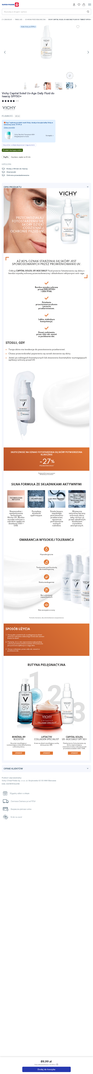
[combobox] (46, 12)
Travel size (19, 19)
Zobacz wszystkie (9, 127)
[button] (5, 52)
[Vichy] (9, 108)
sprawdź (18, 753)
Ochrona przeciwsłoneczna (35, 19)
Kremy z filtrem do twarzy (17, 169)
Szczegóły (49, 135)
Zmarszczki (11, 172)
